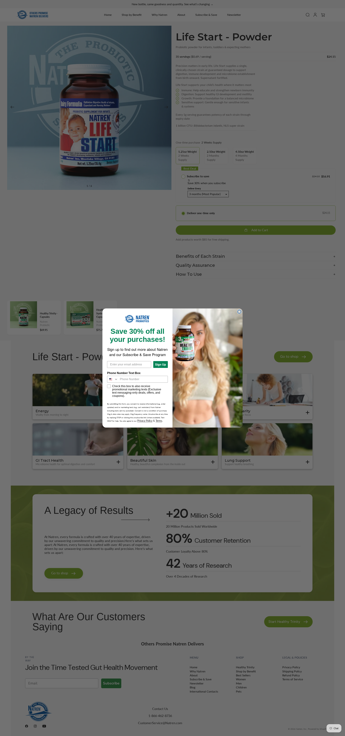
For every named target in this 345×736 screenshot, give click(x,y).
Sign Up (160, 364)
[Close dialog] (239, 311)
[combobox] (112, 379)
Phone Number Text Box (124, 373)
